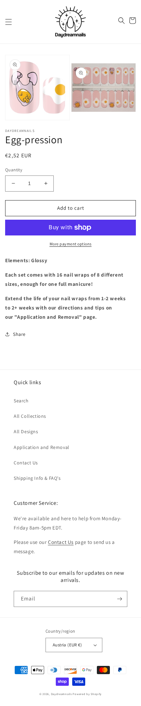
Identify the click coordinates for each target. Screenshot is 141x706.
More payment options (71, 243)
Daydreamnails (61, 694)
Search (21, 401)
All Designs (26, 431)
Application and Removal (41, 447)
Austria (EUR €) (67, 645)
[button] (8, 21)
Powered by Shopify (87, 694)
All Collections (30, 416)
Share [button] (19, 334)
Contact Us (26, 463)
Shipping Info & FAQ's (37, 478)
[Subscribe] (119, 599)
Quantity (13, 170)
